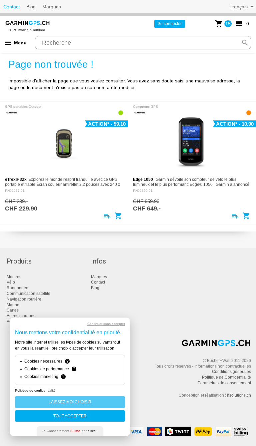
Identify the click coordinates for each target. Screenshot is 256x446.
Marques (51, 6)
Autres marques (21, 316)
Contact (11, 6)
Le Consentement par (70, 431)
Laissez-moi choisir (70, 402)
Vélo (11, 282)
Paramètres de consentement (224, 383)
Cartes (13, 310)
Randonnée (17, 288)
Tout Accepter (70, 416)
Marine (13, 305)
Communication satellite (28, 293)
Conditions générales (231, 371)
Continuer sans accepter (106, 324)
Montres (14, 277)
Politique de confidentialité (35, 390)
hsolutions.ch (239, 395)
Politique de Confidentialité (226, 377)
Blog (31, 6)
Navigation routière (24, 299)
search (245, 43)
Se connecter (170, 23)
